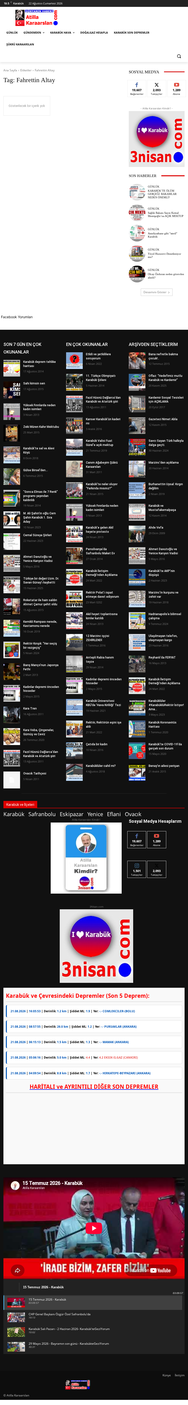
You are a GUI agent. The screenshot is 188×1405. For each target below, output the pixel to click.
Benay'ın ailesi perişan (164, 766)
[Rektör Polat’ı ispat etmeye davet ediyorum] (74, 599)
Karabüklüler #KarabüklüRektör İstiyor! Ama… (166, 705)
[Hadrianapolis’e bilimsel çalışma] (137, 620)
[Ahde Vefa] (137, 534)
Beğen (136, 84)
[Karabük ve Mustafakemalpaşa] (137, 512)
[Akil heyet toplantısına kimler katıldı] (74, 620)
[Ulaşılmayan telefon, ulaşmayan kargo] (137, 642)
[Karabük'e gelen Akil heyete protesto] (74, 534)
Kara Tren (30, 708)
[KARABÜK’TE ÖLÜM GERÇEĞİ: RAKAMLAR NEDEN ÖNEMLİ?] (137, 192)
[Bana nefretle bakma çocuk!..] (137, 360)
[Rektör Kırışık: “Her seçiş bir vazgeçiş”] (11, 650)
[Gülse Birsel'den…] (11, 476)
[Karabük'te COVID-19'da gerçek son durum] (137, 750)
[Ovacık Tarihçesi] (11, 780)
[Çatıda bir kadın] (74, 750)
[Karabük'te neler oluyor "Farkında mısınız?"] (74, 490)
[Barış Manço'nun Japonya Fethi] (11, 671)
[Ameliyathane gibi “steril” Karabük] (137, 233)
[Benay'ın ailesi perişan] (137, 772)
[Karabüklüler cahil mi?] (74, 772)
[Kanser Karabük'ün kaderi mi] (74, 425)
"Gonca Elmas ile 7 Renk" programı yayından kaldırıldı (40, 496)
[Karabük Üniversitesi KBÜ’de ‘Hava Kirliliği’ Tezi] (74, 707)
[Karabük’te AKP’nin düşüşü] (137, 577)
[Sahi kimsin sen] (11, 389)
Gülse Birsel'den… (35, 470)
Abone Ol (177, 84)
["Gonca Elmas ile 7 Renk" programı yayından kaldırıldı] (11, 498)
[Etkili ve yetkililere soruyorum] (74, 360)
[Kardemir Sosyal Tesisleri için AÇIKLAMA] (137, 404)
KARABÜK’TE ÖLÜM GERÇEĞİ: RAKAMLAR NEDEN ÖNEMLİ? (162, 194)
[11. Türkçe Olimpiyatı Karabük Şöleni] (74, 382)
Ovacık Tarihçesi (34, 773)
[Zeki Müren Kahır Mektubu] (11, 433)
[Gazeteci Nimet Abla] (137, 425)
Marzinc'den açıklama (164, 462)
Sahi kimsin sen (34, 383)
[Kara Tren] (11, 715)
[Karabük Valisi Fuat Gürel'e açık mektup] (74, 447)
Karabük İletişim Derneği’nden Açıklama (102, 573)
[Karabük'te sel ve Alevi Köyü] (11, 454)
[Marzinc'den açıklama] (137, 469)
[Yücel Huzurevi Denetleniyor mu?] (137, 253)
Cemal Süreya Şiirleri (37, 535)
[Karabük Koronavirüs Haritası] (137, 729)
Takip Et (157, 84)
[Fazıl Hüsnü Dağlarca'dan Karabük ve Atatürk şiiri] (11, 758)
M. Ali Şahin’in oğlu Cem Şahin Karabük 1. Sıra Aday (39, 517)
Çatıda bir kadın (96, 744)
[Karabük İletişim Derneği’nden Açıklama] (74, 577)
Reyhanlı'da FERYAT (162, 657)
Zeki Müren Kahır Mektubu (41, 427)
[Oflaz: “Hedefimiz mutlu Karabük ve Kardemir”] (137, 382)
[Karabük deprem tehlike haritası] (11, 368)
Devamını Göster (154, 292)
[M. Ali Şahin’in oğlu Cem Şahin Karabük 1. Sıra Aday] (11, 519)
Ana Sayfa (10, 70)
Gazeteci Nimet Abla (163, 419)
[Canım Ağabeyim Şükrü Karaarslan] (74, 469)
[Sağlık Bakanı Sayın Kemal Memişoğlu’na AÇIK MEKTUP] (137, 212)
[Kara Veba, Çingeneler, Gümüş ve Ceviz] (11, 736)
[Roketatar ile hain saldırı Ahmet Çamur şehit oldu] (11, 606)
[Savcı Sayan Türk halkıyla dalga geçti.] (137, 447)
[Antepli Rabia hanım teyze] (74, 664)
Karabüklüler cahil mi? (101, 766)
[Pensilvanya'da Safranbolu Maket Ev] (74, 555)
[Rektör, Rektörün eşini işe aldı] (74, 729)
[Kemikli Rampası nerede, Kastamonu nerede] (11, 628)
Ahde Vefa (156, 527)
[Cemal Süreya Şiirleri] (11, 541)
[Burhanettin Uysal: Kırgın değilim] (137, 490)
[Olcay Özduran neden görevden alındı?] (137, 274)
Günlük (153, 186)
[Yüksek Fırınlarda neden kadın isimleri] (11, 411)
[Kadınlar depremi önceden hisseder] (11, 693)
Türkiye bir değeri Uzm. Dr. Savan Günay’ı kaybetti (41, 580)
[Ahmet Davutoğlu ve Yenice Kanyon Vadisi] (11, 563)
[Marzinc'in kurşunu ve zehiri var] (137, 599)
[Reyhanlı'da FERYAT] (137, 664)
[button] (179, 56)
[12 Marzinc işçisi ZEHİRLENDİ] (74, 642)
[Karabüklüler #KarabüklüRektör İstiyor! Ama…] (137, 707)
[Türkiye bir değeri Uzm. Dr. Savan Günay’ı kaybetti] (11, 585)
